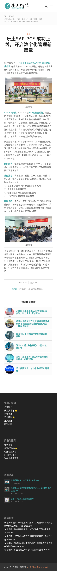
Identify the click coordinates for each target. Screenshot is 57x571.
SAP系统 (22, 289)
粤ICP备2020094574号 (40, 567)
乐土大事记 (9, 410)
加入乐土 (8, 420)
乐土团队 (8, 417)
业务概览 (8, 444)
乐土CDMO (31, 289)
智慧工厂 (41, 289)
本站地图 (8, 424)
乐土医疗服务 (10, 455)
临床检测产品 (10, 451)
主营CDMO (9, 448)
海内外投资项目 (11, 458)
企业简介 (8, 407)
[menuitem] (45, 6)
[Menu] (51, 6)
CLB (36, 283)
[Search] (45, 6)
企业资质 (8, 413)
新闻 (28, 34)
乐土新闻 (9, 16)
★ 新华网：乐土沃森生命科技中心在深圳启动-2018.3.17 (27, 549)
